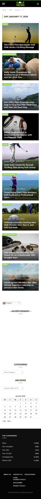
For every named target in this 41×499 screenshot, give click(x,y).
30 (26, 417)
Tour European (9, 235)
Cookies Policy (19, 479)
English (8, 303)
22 (20, 414)
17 (31, 410)
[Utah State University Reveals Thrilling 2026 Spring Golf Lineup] (20, 156)
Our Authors (30, 474)
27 (10, 417)
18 (36, 410)
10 (31, 407)
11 (36, 407)
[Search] (38, 3)
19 (5, 414)
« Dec (4, 421)
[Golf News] (20, 3)
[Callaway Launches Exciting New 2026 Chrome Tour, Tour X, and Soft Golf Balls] (20, 217)
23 (26, 414)
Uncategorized (9, 54)
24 (31, 414)
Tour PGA (7, 84)
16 (26, 410)
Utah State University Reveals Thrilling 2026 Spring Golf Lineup (19, 166)
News (5, 24)
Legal (15, 478)
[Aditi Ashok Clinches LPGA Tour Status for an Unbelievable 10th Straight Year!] (20, 247)
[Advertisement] (20, 337)
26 (5, 417)
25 (36, 414)
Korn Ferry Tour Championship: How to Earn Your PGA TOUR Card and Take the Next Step (20, 104)
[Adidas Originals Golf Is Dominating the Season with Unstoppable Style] (20, 126)
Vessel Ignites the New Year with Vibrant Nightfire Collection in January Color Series (20, 285)
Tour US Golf (6, 453)
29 (20, 417)
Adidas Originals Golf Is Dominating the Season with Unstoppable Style (18, 135)
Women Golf (6, 460)
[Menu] (3, 3)
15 (20, 410)
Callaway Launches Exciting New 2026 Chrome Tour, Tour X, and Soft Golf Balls (20, 225)
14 (15, 410)
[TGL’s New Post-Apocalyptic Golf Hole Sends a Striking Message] (20, 36)
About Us (7, 474)
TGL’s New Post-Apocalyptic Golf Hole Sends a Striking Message (19, 45)
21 (15, 414)
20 (10, 414)
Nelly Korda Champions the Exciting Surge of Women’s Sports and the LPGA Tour (20, 74)
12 (5, 410)
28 (15, 417)
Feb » (9, 421)
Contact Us (17, 474)
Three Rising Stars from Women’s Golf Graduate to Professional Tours (20, 195)
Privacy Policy (19, 486)
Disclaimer (17, 483)
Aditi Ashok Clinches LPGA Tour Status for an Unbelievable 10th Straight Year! (19, 255)
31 (31, 417)
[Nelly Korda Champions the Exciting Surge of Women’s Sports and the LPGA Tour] (20, 66)
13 (10, 410)
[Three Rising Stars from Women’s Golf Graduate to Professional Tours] (20, 187)
